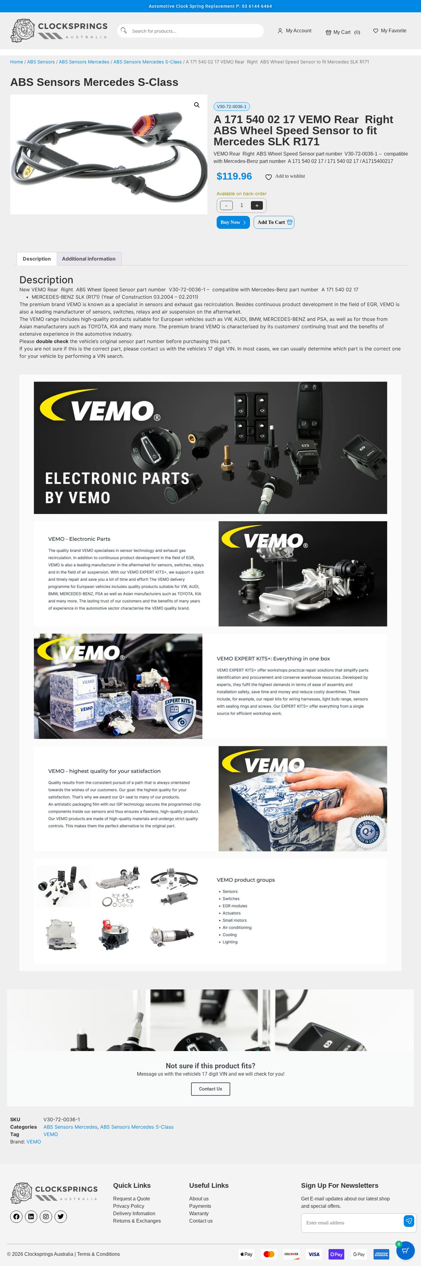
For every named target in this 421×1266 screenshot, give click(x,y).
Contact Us (210, 1089)
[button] (196, 105)
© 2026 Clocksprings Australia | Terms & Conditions (63, 1254)
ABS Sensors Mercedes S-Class (147, 62)
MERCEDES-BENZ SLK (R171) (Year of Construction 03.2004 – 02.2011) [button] (115, 297)
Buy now (230, 222)
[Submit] (124, 31)
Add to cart (271, 222)
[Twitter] (61, 1217)
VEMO (50, 1134)
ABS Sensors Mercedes (84, 62)
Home (16, 62)
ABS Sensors (41, 62)
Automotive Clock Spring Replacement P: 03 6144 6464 (210, 6)
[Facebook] (16, 1217)
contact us (152, 349)
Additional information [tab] (89, 259)
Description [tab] (37, 259)
